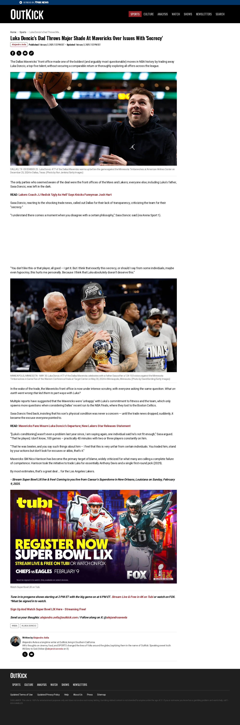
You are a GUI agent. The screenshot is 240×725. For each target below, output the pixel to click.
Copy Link (31, 53)
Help (66, 694)
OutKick (27, 14)
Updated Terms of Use (21, 694)
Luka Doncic (29, 626)
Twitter (18, 53)
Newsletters (204, 14)
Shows (188, 14)
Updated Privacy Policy (48, 694)
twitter (25, 654)
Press (90, 694)
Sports (135, 14)
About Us (77, 694)
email (31, 654)
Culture (149, 14)
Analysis (163, 14)
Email (25, 53)
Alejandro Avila (19, 44)
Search (220, 14)
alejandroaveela (55, 648)
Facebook (12, 53)
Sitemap (101, 694)
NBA (15, 626)
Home (13, 32)
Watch (176, 14)
